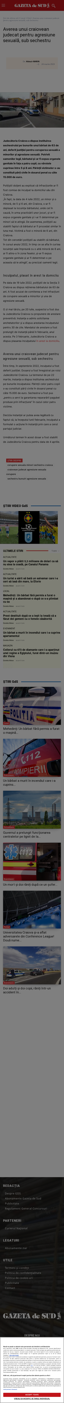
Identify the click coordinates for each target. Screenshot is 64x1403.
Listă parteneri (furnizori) (10, 1389)
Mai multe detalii (14, 1355)
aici (32, 1365)
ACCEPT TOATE (32, 1395)
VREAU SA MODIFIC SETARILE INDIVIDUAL (32, 1399)
